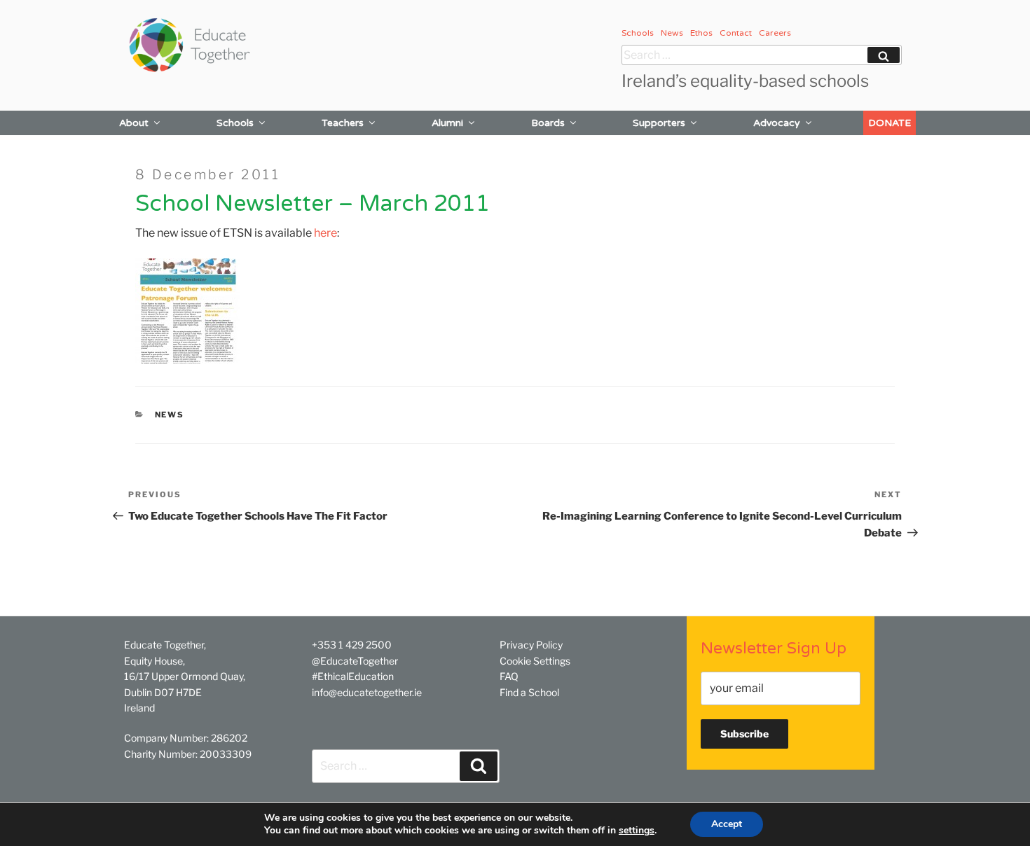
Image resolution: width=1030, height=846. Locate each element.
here (325, 233)
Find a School (529, 692)
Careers (775, 33)
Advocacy (776, 123)
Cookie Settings (535, 661)
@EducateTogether (355, 661)
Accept (726, 824)
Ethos (701, 33)
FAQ (509, 676)
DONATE (889, 123)
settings (636, 830)
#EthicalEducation (353, 676)
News (672, 33)
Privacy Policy (531, 645)
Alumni (447, 123)
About (134, 123)
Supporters (659, 123)
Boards (548, 123)
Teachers (343, 123)
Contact (736, 33)
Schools (638, 33)
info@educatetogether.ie (367, 692)
